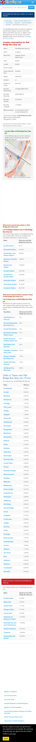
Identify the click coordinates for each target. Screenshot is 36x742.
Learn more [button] (12, 734)
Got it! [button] (6, 738)
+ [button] (7, 143)
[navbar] (33, 2)
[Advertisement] (18, 202)
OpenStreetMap (21, 177)
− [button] (7, 146)
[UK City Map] (11, 2)
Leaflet (14, 177)
